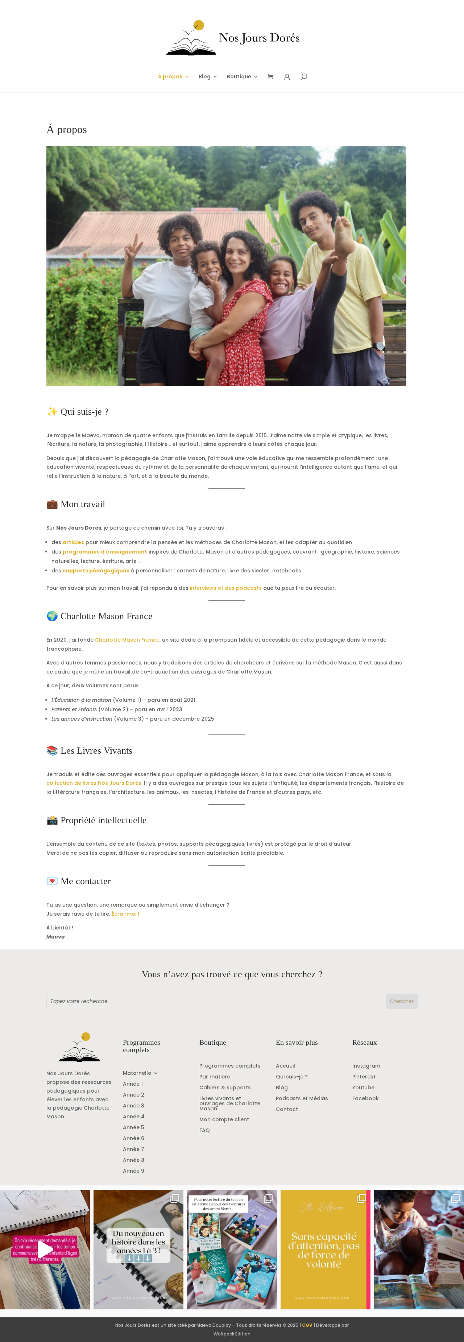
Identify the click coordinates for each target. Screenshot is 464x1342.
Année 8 (133, 1160)
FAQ (204, 1131)
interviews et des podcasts (226, 588)
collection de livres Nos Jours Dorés (93, 783)
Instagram (366, 1066)
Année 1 (133, 1084)
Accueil (285, 1066)
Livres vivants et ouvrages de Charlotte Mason (229, 1104)
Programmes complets (230, 1066)
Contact (287, 1110)
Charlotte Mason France (127, 639)
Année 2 (133, 1095)
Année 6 (133, 1139)
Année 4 (134, 1117)
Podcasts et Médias (302, 1099)
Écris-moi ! (125, 914)
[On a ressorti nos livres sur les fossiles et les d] (419, 1249)
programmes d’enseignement (105, 551)
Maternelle (137, 1073)
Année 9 (133, 1171)
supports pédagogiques (96, 570)
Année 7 (133, 1150)
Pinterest (364, 1077)
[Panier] (273, 77)
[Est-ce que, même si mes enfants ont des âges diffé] (45, 1249)
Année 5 (133, 1128)
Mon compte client (224, 1120)
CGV (307, 1325)
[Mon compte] (287, 77)
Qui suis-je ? (292, 1077)
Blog (205, 77)
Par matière (214, 1077)
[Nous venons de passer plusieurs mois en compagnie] (232, 1249)
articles (73, 542)
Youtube (363, 1088)
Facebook (365, 1099)
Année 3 (133, 1106)
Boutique (239, 77)
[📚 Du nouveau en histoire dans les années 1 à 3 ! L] (138, 1249)
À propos (170, 77)
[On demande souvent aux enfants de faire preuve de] (325, 1249)
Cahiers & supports (225, 1088)
